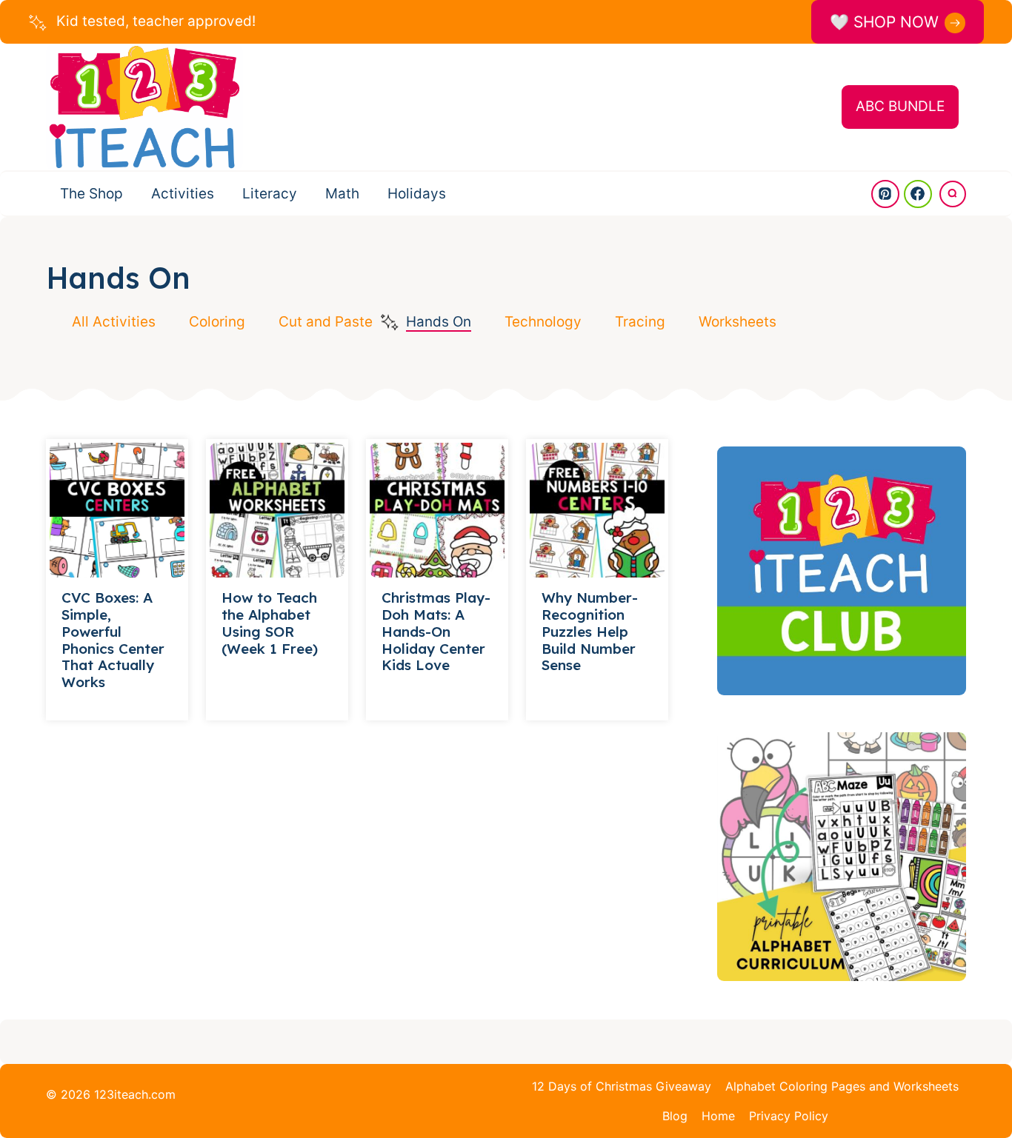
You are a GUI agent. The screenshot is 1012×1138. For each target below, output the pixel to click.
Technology (543, 321)
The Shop (91, 193)
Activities (182, 193)
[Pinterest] (885, 194)
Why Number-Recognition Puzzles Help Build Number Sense (590, 631)
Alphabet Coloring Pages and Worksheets (842, 1086)
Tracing (640, 321)
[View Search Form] (952, 194)
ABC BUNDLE (900, 106)
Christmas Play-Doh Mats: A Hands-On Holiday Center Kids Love (436, 631)
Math (342, 193)
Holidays (416, 193)
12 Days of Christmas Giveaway (621, 1086)
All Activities (114, 321)
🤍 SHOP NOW (884, 22)
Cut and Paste (326, 321)
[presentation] (117, 510)
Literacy (269, 193)
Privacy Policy (788, 1115)
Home (718, 1115)
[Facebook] (918, 194)
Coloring (217, 321)
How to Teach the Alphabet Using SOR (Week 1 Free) (270, 623)
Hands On (438, 321)
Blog (675, 1115)
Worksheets (737, 321)
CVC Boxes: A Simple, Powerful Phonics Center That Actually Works (112, 640)
